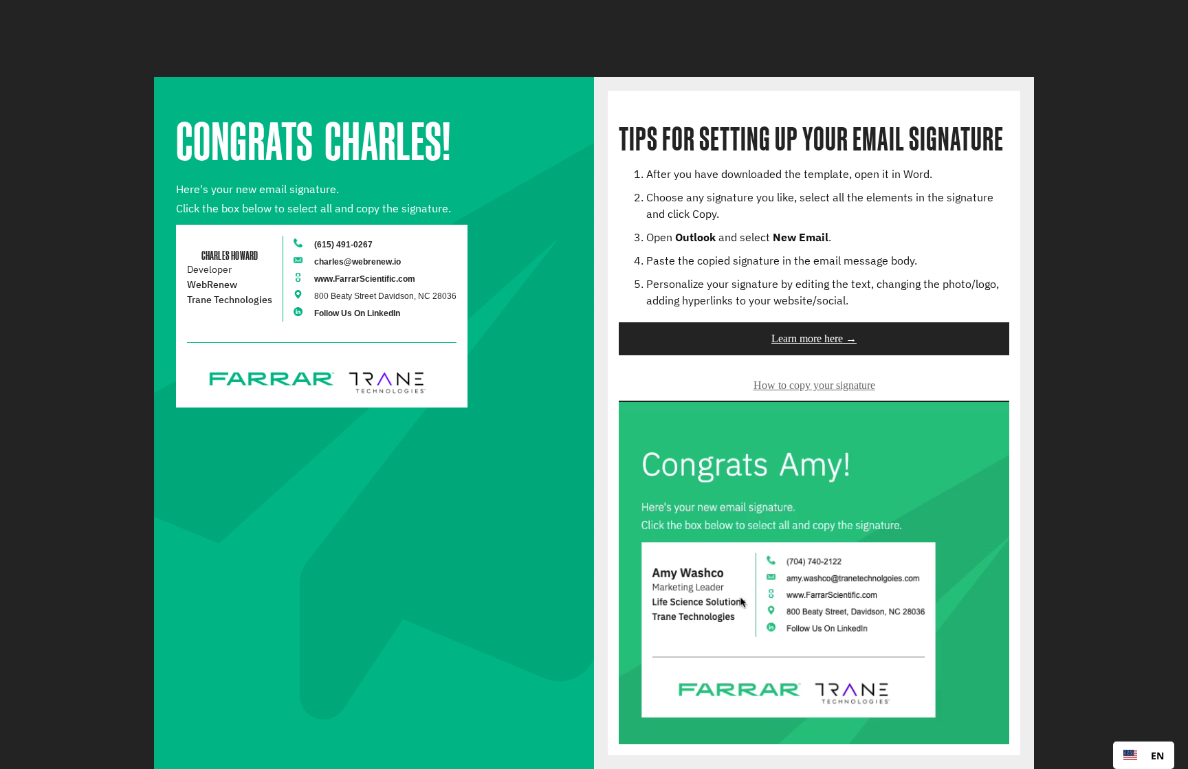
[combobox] (1143, 755)
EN (1157, 755)
